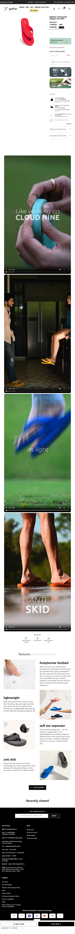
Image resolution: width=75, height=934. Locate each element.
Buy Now (56, 924)
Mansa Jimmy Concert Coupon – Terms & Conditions (12, 905)
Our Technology (7, 885)
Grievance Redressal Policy (10, 896)
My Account (30, 829)
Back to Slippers (39, 787)
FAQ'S (3, 902)
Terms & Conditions (8, 899)
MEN (27, 7)
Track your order (32, 838)
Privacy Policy (6, 893)
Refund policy (31, 835)
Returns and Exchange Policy (11, 887)
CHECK (68, 55)
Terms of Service (32, 832)
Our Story (5, 882)
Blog (3, 890)
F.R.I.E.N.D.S (34, 10)
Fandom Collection (42, 7)
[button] (53, 22)
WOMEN (21, 7)
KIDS (31, 7)
